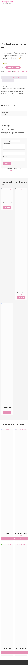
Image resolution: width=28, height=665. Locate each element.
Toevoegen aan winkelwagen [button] (9, 538)
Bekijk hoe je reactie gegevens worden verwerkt (11, 170)
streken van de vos (9, 72)
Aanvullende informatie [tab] (19, 77)
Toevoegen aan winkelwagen (13, 67)
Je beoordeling (7, 143)
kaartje (2, 72)
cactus (21, 71)
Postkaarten (8, 71)
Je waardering (7, 141)
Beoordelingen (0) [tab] (8, 80)
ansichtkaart (16, 71)
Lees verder (7, 207)
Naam (5, 151)
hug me (25, 71)
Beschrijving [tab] (6, 77)
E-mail (5, 156)
